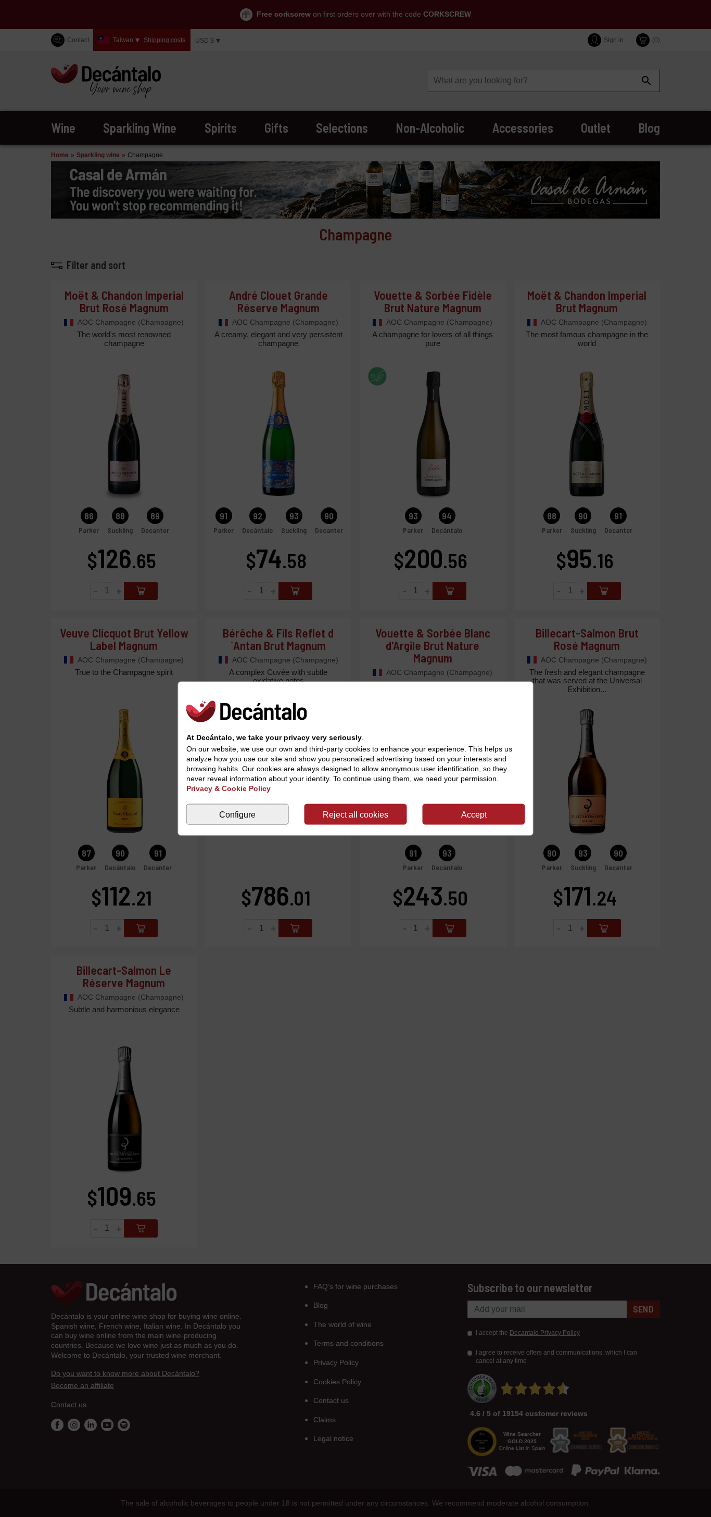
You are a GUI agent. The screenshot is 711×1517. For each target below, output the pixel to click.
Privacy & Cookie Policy (228, 788)
